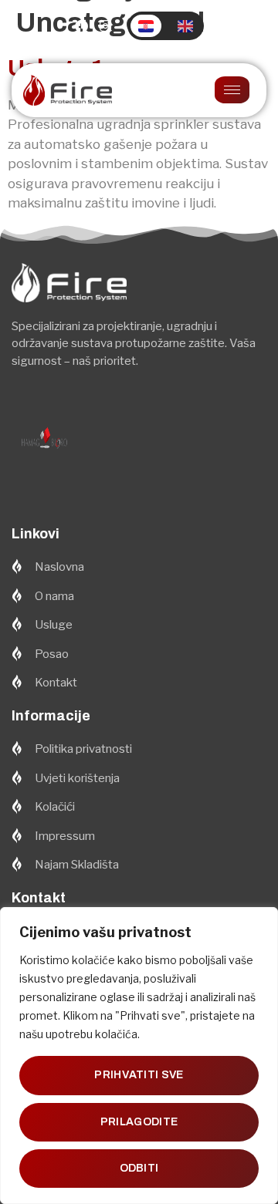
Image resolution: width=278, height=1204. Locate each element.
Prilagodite (139, 1122)
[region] (139, 1055)
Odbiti (139, 1168)
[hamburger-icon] (232, 89)
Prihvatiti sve (138, 1075)
